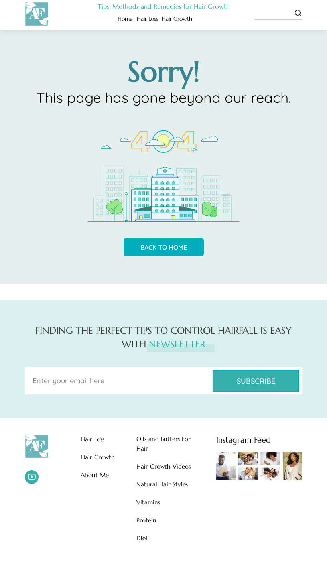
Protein (146, 520)
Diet (142, 538)
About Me (95, 475)
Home (125, 18)
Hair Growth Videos (163, 466)
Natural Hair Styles (162, 484)
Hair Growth (177, 18)
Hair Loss (147, 18)
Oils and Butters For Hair (163, 443)
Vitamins (148, 502)
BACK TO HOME (163, 247)
